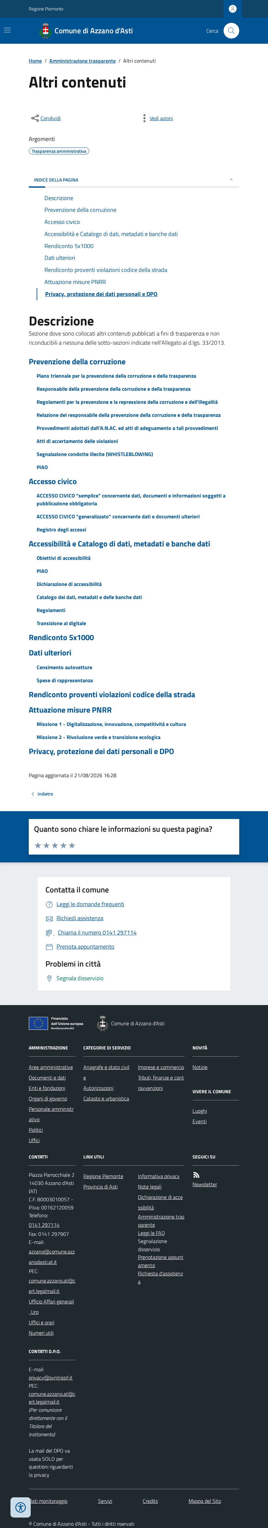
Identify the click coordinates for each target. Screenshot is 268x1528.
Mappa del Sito (205, 1501)
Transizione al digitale (61, 623)
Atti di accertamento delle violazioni (77, 441)
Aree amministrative (51, 1067)
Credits (150, 1501)
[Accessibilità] (20, 1507)
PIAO (42, 467)
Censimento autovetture (64, 667)
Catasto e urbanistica (106, 1098)
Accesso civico (53, 481)
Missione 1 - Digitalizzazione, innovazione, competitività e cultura (111, 724)
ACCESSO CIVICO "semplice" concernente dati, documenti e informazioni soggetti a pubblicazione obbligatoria (131, 499)
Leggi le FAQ (151, 1233)
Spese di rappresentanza (65, 680)
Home (35, 61)
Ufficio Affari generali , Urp (51, 1307)
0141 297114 (44, 1225)
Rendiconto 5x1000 (61, 637)
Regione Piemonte (46, 8)
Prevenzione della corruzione (77, 361)
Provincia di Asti (100, 1186)
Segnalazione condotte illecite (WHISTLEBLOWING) (95, 454)
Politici (36, 1130)
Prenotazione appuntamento (160, 1261)
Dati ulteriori (50, 653)
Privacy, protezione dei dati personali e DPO (101, 751)
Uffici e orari (41, 1322)
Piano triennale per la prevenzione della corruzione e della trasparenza (116, 376)
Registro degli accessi (61, 529)
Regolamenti (51, 610)
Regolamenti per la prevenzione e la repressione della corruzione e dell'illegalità (127, 402)
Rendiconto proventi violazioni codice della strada (112, 694)
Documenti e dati (47, 1077)
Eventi (200, 1121)
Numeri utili (41, 1333)
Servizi (105, 1501)
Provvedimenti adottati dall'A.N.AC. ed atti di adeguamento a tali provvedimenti (127, 428)
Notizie (200, 1067)
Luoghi (200, 1111)
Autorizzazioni (98, 1088)
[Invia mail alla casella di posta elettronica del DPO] (51, 1378)
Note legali (149, 1186)
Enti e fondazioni (47, 1088)
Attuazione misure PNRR (70, 710)
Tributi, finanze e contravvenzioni (161, 1083)
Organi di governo (48, 1098)
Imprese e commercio (161, 1067)
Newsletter (205, 1184)
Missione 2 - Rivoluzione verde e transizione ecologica (98, 737)
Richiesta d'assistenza (160, 1277)
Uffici (34, 1140)
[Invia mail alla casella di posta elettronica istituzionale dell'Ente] (52, 1256)
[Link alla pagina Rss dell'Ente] (196, 1175)
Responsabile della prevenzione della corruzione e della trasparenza (114, 389)
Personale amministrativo (51, 1114)
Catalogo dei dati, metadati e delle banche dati (89, 597)
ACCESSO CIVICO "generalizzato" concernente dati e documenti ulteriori (118, 516)
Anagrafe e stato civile (106, 1072)
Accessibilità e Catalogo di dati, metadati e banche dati (119, 544)
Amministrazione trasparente (82, 61)
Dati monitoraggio (48, 1501)
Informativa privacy (159, 1176)
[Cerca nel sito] (228, 31)
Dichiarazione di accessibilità (69, 584)
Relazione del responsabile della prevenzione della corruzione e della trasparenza (129, 415)
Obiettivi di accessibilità (64, 558)
